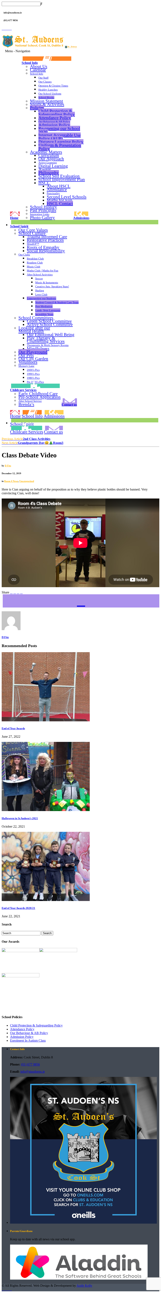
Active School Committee (50, 324)
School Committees (35, 317)
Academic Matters (46, 152)
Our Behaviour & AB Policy (54, 121)
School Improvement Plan (61, 179)
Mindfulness (38, 348)
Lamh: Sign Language (47, 310)
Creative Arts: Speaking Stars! (52, 286)
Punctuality (53, 193)
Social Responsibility (46, 250)
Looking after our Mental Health (34, 329)
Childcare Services (23, 390)
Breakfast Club (35, 258)
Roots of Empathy (43, 247)
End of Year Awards (13, 728)
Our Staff (43, 77)
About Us (38, 66)
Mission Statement (46, 101)
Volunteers (27, 362)
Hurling (39, 290)
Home (14, 217)
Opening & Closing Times (53, 85)
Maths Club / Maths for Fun (42, 270)
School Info (30, 62)
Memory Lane (26, 365)
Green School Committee (49, 321)
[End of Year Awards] (46, 720)
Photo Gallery (42, 217)
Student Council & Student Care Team (57, 302)
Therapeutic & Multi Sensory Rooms (48, 345)
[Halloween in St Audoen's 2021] (46, 810)
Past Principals (43, 210)
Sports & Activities (47, 104)
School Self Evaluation (59, 176)
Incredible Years (44, 314)
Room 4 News (11, 481)
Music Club (33, 266)
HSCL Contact (60, 203)
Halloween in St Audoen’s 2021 (20, 818)
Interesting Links (39, 214)
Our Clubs (24, 254)
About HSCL (58, 186)
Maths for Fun (59, 200)
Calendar (38, 70)
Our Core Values (33, 229)
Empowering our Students (41, 298)
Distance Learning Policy (60, 142)
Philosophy (48, 172)
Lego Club (41, 294)
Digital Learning (53, 166)
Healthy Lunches (48, 89)
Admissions (81, 217)
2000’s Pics (33, 369)
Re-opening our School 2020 (59, 130)
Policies (37, 107)
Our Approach (51, 158)
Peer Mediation (44, 306)
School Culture (31, 233)
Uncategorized (26, 481)
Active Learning (47, 162)
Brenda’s (26, 404)
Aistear (44, 169)
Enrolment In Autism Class (28, 1040)
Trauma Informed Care (47, 236)
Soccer (39, 278)
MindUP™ (33, 243)
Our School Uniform (49, 93)
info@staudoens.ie (32, 1071)
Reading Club (35, 262)
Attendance (57, 189)
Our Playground (32, 351)
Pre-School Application (39, 397)
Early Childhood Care (38, 393)
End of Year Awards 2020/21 (18, 908)
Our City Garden (33, 358)
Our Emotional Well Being (50, 334)
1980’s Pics (33, 377)
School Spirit (19, 226)
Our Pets (26, 355)
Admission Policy (54, 125)
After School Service (30, 401)
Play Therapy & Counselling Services (46, 339)
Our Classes (45, 81)
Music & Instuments (46, 282)
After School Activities (40, 274)
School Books (46, 97)
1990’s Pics (33, 373)
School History (43, 207)
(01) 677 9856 (30, 1064)
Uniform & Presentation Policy (59, 147)
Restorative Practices (45, 240)
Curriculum (48, 155)
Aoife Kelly (84, 1285)
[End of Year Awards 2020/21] (46, 900)
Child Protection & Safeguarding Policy (56, 113)
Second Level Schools (66, 197)
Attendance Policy (54, 118)
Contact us (69, 404)
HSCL (44, 182)
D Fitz (8, 465)
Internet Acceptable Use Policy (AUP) (59, 137)
